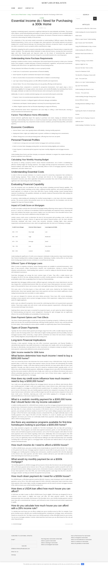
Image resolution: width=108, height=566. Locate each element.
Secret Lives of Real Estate (54, 3)
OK (82, 564)
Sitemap (13, 555)
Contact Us (29, 8)
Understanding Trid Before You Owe (85, 125)
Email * (13, 539)
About (20, 8)
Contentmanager (17, 524)
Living (42, 18)
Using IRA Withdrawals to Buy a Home (85, 46)
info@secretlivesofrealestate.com (20, 548)
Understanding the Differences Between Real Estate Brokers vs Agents (84, 53)
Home (13, 8)
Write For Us (14, 551)
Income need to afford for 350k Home (85, 28)
